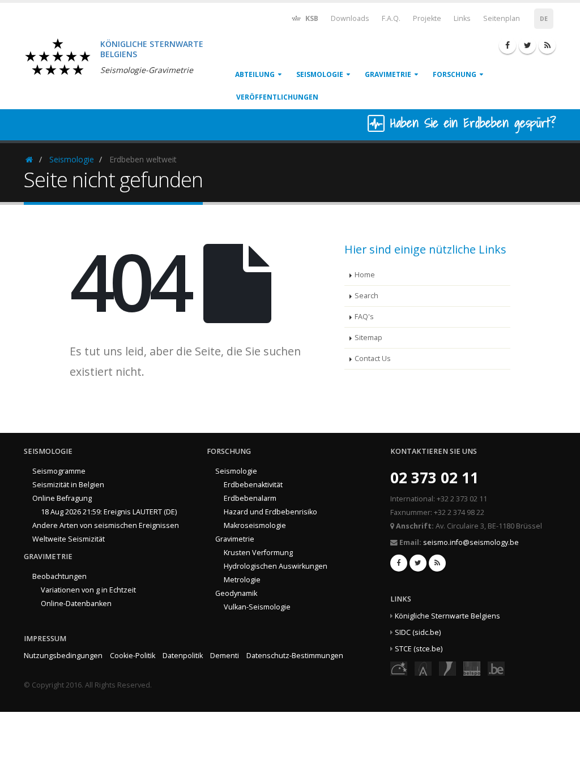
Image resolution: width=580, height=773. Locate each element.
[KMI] (447, 668)
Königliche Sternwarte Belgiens (447, 616)
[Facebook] (507, 45)
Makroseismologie (255, 525)
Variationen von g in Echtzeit (88, 590)
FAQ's (364, 316)
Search (366, 295)
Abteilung (255, 74)
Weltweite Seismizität (68, 539)
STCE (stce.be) (418, 649)
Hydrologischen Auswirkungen (275, 566)
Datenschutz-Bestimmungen (294, 655)
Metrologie (242, 580)
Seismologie (319, 74)
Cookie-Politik (132, 655)
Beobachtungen (59, 576)
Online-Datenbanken (76, 603)
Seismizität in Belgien (68, 484)
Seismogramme (59, 471)
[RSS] (547, 45)
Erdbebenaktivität (253, 484)
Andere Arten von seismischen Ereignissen (105, 525)
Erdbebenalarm (250, 498)
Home (365, 275)
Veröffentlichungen (277, 97)
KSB (311, 18)
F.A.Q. (391, 18)
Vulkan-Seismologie (257, 607)
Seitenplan (501, 18)
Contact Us (373, 358)
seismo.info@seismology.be (471, 542)
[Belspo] (471, 668)
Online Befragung (62, 498)
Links (462, 18)
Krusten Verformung (258, 552)
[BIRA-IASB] (423, 668)
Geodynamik (236, 593)
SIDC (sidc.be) (418, 632)
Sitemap (368, 337)
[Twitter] (527, 45)
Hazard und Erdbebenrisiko (270, 512)
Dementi (224, 655)
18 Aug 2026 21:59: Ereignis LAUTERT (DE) (109, 512)
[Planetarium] (398, 668)
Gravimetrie (388, 74)
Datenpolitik (183, 655)
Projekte (427, 18)
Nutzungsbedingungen (63, 655)
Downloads (350, 18)
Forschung (454, 74)
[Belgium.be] (496, 668)
